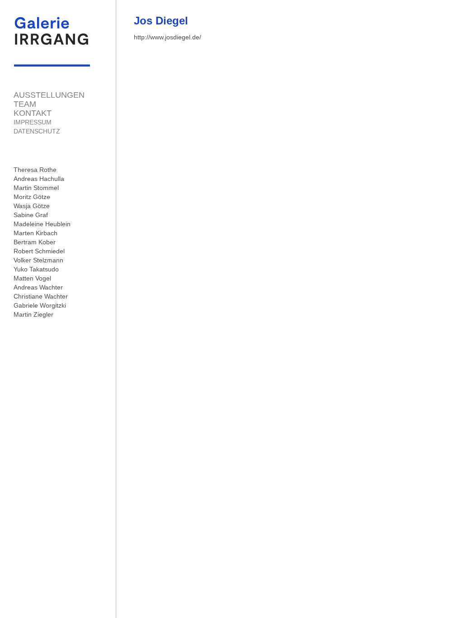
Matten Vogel (32, 278)
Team (25, 104)
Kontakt (33, 113)
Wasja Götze (32, 205)
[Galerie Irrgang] (52, 62)
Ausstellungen (49, 95)
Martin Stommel (36, 187)
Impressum (33, 122)
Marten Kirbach (35, 233)
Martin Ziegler (33, 314)
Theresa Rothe (35, 169)
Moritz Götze (32, 196)
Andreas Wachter (38, 287)
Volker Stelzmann (38, 260)
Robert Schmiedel (39, 251)
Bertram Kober (35, 242)
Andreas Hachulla (39, 178)
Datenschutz (37, 131)
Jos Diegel (161, 20)
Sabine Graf (31, 215)
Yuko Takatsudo (36, 269)
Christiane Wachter (41, 296)
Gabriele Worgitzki (40, 305)
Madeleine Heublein (42, 224)
